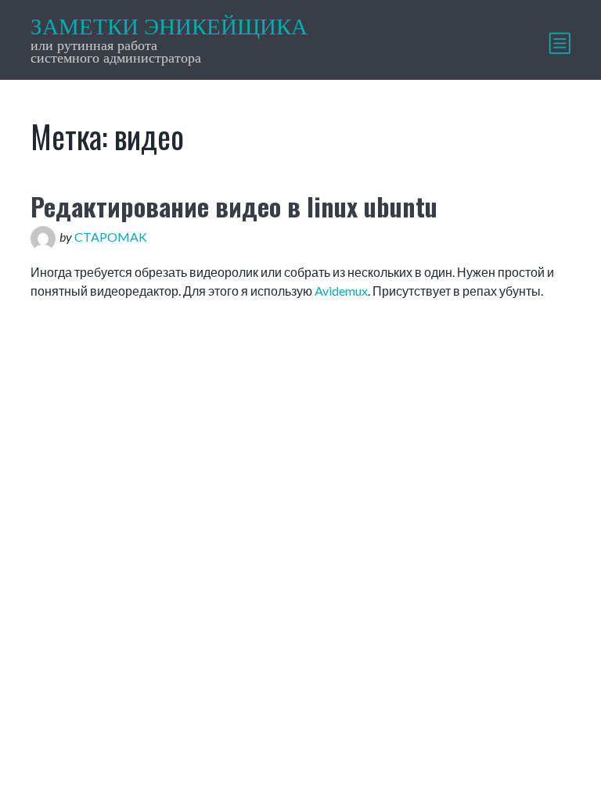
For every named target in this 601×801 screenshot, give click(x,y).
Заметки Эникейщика (169, 26)
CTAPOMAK (110, 236)
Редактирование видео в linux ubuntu (234, 206)
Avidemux (341, 290)
